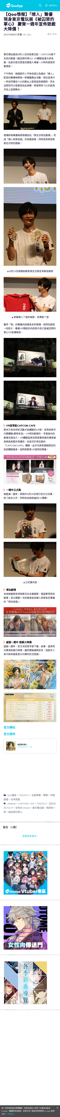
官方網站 (9, 727)
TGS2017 (24, 795)
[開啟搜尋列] (40, 5)
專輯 (45, 795)
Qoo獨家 (11, 795)
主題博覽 (36, 795)
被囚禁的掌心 (15, 812)
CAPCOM (23, 803)
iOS (32, 803)
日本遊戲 (15, 799)
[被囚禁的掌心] (30, 746)
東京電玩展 (38, 807)
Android (11, 803)
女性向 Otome (22, 807)
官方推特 (9, 734)
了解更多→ (11, 1114)
